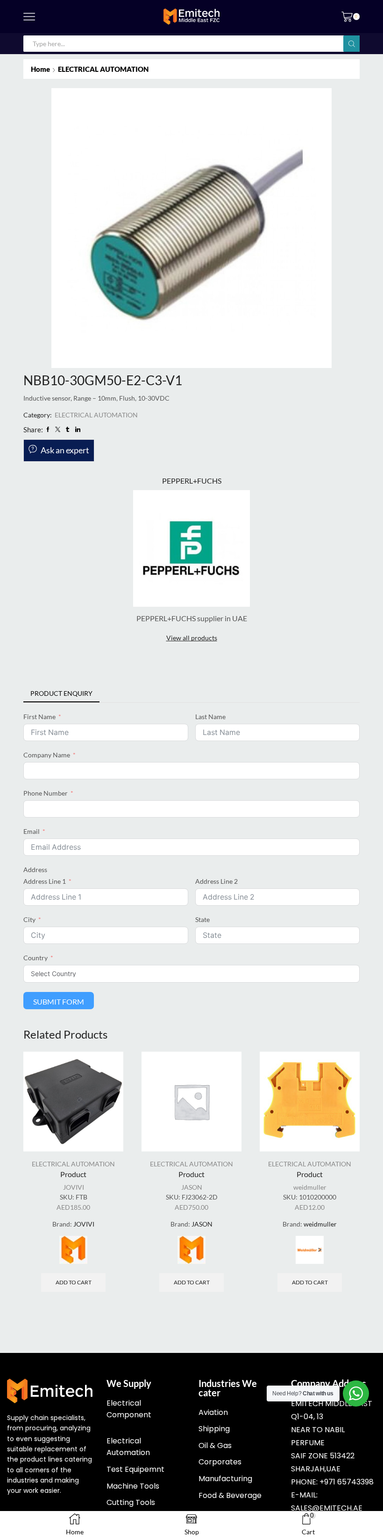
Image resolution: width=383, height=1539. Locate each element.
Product (73, 1174)
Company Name (46, 755)
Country (35, 958)
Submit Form (58, 1001)
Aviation (213, 1412)
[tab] (61, 693)
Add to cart (74, 1282)
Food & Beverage (230, 1495)
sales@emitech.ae (326, 1508)
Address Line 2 (216, 881)
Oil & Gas (215, 1445)
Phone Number (45, 793)
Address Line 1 (44, 881)
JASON (191, 1187)
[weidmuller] (310, 1250)
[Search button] (351, 43)
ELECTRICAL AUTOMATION (103, 69)
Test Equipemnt (135, 1469)
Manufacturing (225, 1478)
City (29, 919)
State (202, 919)
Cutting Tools (130, 1502)
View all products (191, 638)
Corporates (220, 1461)
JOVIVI (73, 1187)
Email (31, 831)
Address (35, 869)
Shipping (214, 1428)
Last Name (210, 717)
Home (40, 69)
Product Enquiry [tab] (61, 693)
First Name (39, 717)
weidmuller (309, 1187)
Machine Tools (132, 1486)
